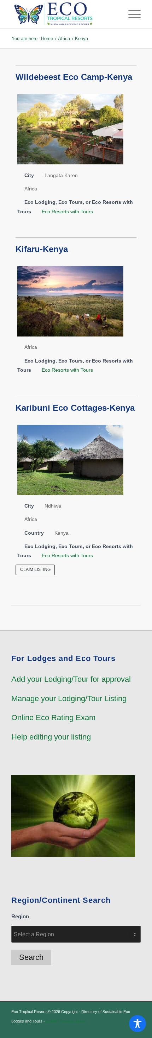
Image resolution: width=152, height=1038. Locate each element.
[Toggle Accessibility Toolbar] (137, 1023)
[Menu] (131, 14)
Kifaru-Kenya (42, 249)
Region (20, 916)
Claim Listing (35, 569)
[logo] (63, 14)
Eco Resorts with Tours (67, 211)
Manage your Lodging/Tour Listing (69, 698)
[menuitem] (131, 14)
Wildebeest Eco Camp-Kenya (74, 77)
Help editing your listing (51, 736)
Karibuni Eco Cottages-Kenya (75, 408)
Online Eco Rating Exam (53, 717)
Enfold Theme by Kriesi (66, 1021)
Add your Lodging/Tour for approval (71, 679)
